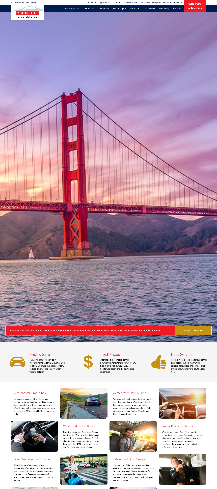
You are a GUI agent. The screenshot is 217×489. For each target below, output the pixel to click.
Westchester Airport (72, 9)
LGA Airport (90, 9)
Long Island (150, 9)
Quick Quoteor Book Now (195, 6)
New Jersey (164, 9)
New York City (135, 9)
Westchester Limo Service (25, 3)
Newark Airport (119, 9)
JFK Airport (104, 9)
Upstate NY (177, 9)
